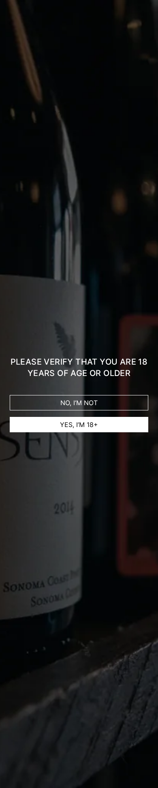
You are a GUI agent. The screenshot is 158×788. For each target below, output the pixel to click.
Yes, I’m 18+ (79, 425)
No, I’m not (79, 403)
